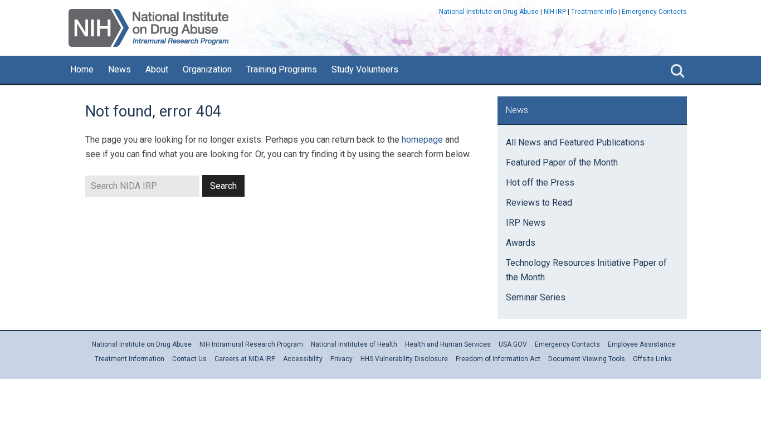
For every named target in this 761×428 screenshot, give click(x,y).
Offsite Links (652, 359)
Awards (520, 242)
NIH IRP (555, 12)
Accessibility (303, 359)
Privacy (341, 359)
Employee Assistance (641, 344)
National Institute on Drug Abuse (489, 12)
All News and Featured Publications (575, 142)
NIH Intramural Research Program (251, 344)
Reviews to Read (539, 202)
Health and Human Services (448, 344)
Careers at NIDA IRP (244, 359)
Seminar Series (535, 297)
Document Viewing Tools (586, 359)
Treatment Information (129, 359)
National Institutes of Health (354, 344)
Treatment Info (594, 12)
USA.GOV (513, 344)
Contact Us (189, 359)
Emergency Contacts (654, 12)
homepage (422, 139)
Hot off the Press (540, 182)
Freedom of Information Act (498, 359)
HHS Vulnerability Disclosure (404, 359)
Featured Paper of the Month (562, 162)
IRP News (525, 222)
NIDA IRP (148, 28)
